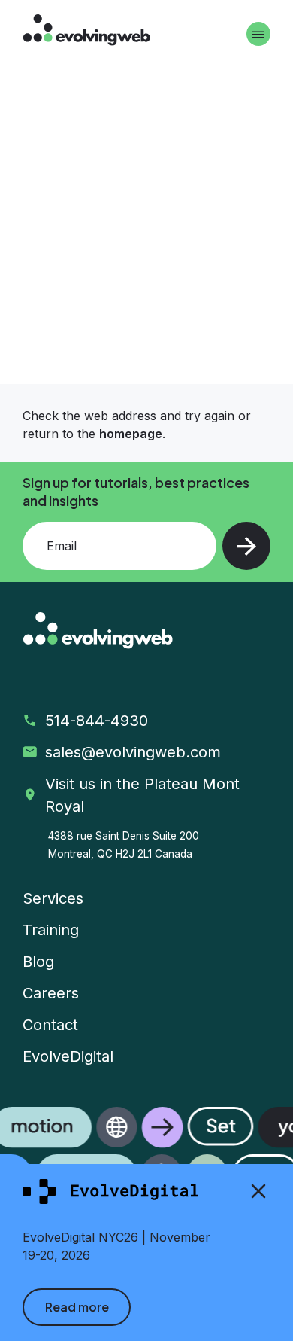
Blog (38, 961)
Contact (50, 1025)
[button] (146, 1151)
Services (53, 898)
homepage (130, 433)
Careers (51, 993)
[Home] (86, 32)
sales (135, 752)
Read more (77, 1307)
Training (51, 930)
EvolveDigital (68, 1056)
